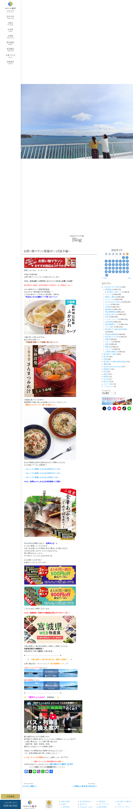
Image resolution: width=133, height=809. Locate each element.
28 (120, 271)
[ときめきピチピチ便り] (117, 401)
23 (127, 268)
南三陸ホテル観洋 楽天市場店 (116, 329)
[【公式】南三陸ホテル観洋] (10, 7)
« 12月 (104, 278)
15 (123, 264)
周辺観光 (108, 289)
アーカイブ (106, 391)
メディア (108, 349)
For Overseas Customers (113, 302)
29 (123, 271)
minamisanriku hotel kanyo (112, 366)
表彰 (106, 344)
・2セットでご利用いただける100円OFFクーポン (42, 469)
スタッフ (108, 342)
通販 (105, 364)
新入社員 (106, 381)
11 (109, 264)
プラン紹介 (109, 327)
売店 (106, 317)
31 (106, 275)
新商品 (105, 376)
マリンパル (109, 299)
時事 (106, 339)
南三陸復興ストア (111, 324)
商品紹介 (106, 369)
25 (109, 271)
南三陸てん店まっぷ (114, 292)
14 (120, 264)
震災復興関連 (110, 312)
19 (113, 268)
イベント (108, 294)
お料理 (107, 307)
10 (106, 264)
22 (123, 268)
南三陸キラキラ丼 (111, 337)
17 (106, 268)
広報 (105, 359)
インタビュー (108, 386)
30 (127, 271)
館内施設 (108, 309)
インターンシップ (111, 319)
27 (116, 271)
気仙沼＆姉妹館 (111, 334)
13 (116, 264)
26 (113, 271)
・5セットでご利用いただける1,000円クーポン (41, 477)
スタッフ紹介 (108, 384)
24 (106, 271)
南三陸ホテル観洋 (110, 354)
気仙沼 (105, 374)
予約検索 (10, 796)
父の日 (105, 379)
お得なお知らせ (111, 314)
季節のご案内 (110, 297)
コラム (107, 304)
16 (127, 264)
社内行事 (108, 322)
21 (120, 268)
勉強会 (107, 347)
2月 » (130, 278)
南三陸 (105, 357)
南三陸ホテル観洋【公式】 (62, 764)
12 (113, 264)
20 (116, 268)
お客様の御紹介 (111, 352)
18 (109, 268)
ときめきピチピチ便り (111, 287)
